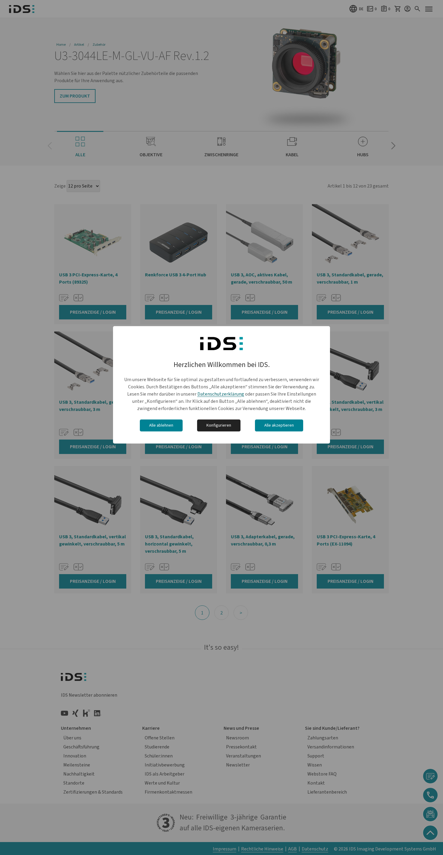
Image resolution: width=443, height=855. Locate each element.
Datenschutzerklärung (220, 394)
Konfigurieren (218, 425)
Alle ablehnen (161, 425)
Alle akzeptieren (279, 425)
